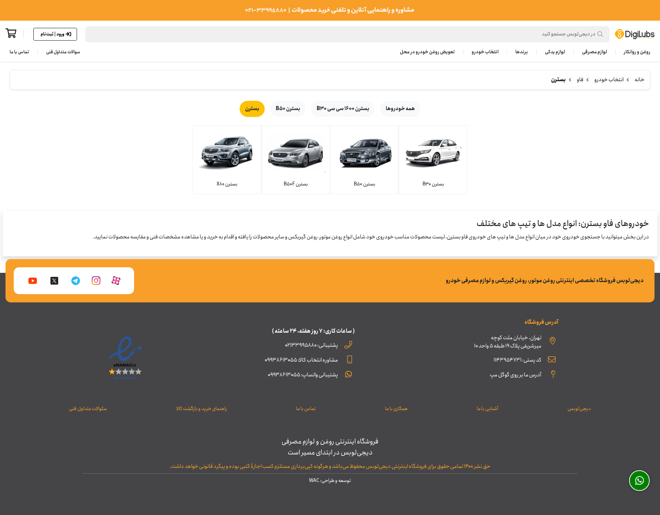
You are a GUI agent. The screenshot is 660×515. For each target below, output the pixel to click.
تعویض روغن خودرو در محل (427, 52)
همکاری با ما (396, 408)
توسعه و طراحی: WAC (330, 480)
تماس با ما (19, 52)
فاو (580, 79)
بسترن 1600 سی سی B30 (343, 109)
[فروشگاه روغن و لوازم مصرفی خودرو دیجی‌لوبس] (634, 34)
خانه (640, 79)
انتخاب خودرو (485, 52)
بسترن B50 (288, 109)
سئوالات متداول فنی (88, 408)
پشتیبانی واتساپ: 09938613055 (303, 375)
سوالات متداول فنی (63, 52)
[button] (347, 34)
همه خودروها (400, 109)
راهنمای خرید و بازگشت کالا (201, 408)
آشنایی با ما (487, 408)
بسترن (252, 109)
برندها (521, 52)
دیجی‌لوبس (579, 408)
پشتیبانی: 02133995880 (311, 345)
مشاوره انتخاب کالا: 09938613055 (301, 360)
